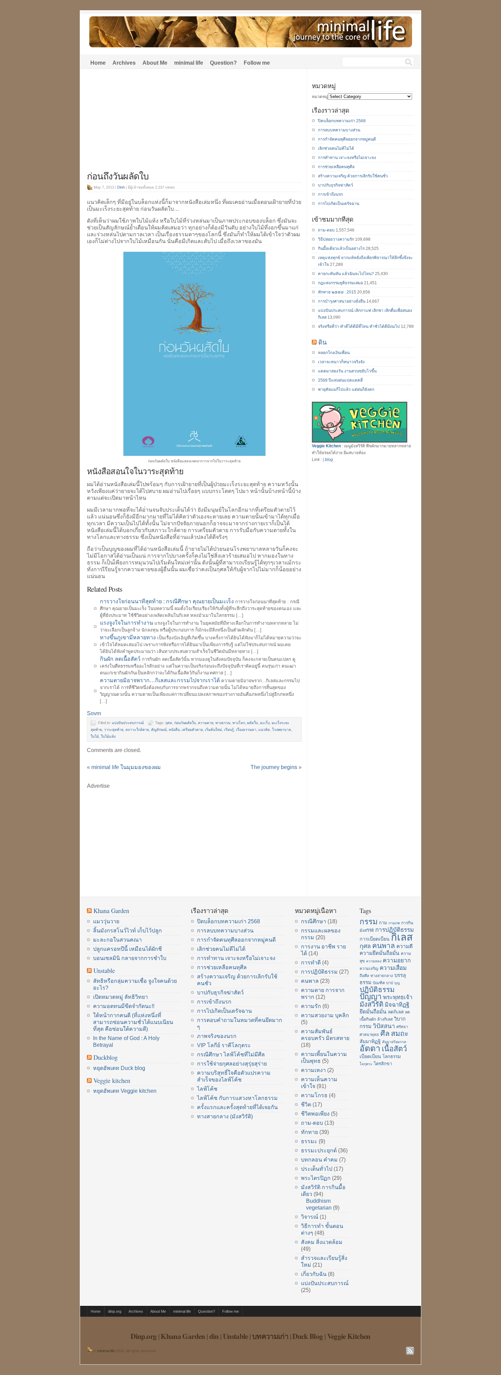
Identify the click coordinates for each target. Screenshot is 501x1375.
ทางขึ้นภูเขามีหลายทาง (128, 637)
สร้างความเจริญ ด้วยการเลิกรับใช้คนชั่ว (353, 176)
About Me (154, 63)
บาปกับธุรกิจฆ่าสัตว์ (335, 185)
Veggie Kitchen (326, 446)
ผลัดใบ (252, 723)
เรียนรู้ (229, 730)
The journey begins (273, 767)
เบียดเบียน (370, 1056)
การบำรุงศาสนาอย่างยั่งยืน (341, 301)
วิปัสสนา (384, 1026)
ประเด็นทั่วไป (316, 1169)
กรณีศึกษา (313, 921)
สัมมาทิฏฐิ (370, 1041)
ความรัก (311, 1006)
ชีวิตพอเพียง (315, 1114)
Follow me (257, 63)
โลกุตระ (366, 1064)
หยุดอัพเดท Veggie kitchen (124, 1091)
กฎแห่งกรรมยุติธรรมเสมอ (340, 283)
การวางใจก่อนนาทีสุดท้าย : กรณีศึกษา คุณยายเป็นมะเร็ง (167, 601)
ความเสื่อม (393, 967)
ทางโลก (238, 723)
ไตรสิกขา (383, 1063)
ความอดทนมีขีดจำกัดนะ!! (123, 1006)
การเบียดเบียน (375, 939)
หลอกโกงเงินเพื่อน (334, 352)
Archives (124, 63)
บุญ (397, 983)
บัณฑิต (379, 983)
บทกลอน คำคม (319, 1160)
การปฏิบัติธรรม (319, 972)
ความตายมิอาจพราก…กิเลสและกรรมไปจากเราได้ (160, 680)
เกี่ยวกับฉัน (314, 1274)
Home (98, 63)
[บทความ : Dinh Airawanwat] (89, 1351)
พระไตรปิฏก (316, 1178)
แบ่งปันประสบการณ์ (128, 723)
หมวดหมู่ (320, 96)
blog (329, 459)
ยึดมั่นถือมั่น (373, 1011)
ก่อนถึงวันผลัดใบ (118, 176)
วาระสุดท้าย (113, 730)
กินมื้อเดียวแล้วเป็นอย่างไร (341, 248)
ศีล (385, 1033)
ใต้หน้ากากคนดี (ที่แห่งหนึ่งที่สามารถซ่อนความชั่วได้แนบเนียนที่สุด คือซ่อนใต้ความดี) (133, 1022)
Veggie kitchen (111, 1080)
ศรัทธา (402, 1027)
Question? (223, 63)
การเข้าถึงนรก (330, 194)
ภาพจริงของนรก (217, 1036)
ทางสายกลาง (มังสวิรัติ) (225, 1116)
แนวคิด (264, 730)
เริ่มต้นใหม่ (213, 730)
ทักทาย (309, 1132)
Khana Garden (111, 910)
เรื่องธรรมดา (246, 730)
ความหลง (373, 961)
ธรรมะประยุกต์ (319, 1150)
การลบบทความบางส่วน (339, 130)
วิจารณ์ (309, 1217)
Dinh (121, 187)
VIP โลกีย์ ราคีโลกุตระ (224, 1045)
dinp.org (114, 1311)
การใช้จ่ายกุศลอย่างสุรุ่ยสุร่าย (232, 1064)
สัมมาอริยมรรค (394, 1042)
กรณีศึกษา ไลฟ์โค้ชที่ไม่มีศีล (231, 1054)
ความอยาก (397, 960)
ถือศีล (364, 976)
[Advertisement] (194, 123)
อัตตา (370, 1048)
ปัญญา (371, 996)
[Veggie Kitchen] (359, 441)
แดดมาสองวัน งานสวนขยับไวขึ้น (347, 371)
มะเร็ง (265, 723)
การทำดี (311, 962)
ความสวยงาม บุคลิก (325, 1015)
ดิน (322, 342)
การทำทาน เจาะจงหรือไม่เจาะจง (347, 157)
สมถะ (400, 1033)
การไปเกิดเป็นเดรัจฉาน (338, 203)
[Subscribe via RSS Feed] (410, 1351)
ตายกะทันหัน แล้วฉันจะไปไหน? (346, 273)
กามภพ (394, 923)
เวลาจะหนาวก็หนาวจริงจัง (341, 361)
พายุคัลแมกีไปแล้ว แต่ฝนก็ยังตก (346, 389)
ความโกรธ (314, 1095)
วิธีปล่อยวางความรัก (336, 239)
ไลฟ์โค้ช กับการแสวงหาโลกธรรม (237, 1098)
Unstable (104, 970)
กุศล (168, 723)
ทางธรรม (222, 723)
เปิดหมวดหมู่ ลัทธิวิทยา (120, 997)
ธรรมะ (309, 1141)
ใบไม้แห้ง (108, 736)
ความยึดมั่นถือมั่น (379, 953)
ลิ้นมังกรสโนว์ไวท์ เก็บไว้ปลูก (127, 930)
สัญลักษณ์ (159, 730)
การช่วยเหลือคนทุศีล (336, 166)
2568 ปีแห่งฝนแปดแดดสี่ (340, 380)
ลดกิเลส (396, 1011)
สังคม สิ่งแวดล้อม (322, 1242)
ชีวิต (306, 1104)
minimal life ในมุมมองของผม (126, 767)
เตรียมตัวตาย (192, 730)
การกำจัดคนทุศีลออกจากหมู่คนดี (347, 139)
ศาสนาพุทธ (369, 1035)
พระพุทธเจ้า (397, 997)
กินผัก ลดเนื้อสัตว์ (120, 659)
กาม (383, 922)
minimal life (188, 63)
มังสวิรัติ (371, 1004)
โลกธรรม (391, 1056)
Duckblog (105, 1057)
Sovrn (94, 713)
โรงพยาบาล (281, 730)
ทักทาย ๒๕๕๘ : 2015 (337, 292)
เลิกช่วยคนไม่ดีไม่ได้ (336, 148)
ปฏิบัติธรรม (377, 989)
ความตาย (205, 723)
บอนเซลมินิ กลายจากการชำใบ (129, 958)
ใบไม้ (95, 736)
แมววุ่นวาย (106, 921)
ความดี (404, 946)
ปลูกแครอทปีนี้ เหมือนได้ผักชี (127, 949)
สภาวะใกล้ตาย (137, 730)
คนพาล (310, 981)
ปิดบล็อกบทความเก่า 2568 (342, 120)
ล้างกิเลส (385, 1019)
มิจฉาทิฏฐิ (397, 1005)
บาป (389, 983)
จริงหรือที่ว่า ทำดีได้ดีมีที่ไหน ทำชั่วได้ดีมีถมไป (359, 326)
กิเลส (402, 937)
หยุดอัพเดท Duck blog (119, 1068)
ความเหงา (313, 1070)
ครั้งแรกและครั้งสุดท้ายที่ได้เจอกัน (237, 1107)
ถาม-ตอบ (326, 230)
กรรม (369, 921)
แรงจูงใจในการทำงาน (126, 623)
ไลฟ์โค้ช (207, 1089)
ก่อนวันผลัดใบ (185, 723)
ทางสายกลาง (381, 976)
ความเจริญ (369, 968)
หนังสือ (174, 730)
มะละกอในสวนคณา (117, 940)
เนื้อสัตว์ (394, 1048)
